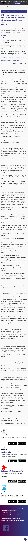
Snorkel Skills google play (22, 481)
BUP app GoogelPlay (22, 501)
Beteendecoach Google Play (22, 443)
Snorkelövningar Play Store (22, 460)
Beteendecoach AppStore (12, 443)
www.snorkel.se (16, 136)
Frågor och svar (12, 7)
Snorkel (5, 7)
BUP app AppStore (12, 501)
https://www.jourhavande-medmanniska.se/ (12, 57)
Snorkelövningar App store (12, 460)
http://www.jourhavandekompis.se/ (10, 60)
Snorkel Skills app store (12, 481)
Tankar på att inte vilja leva (9, 11)
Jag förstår (17, 3)
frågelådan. (4, 516)
